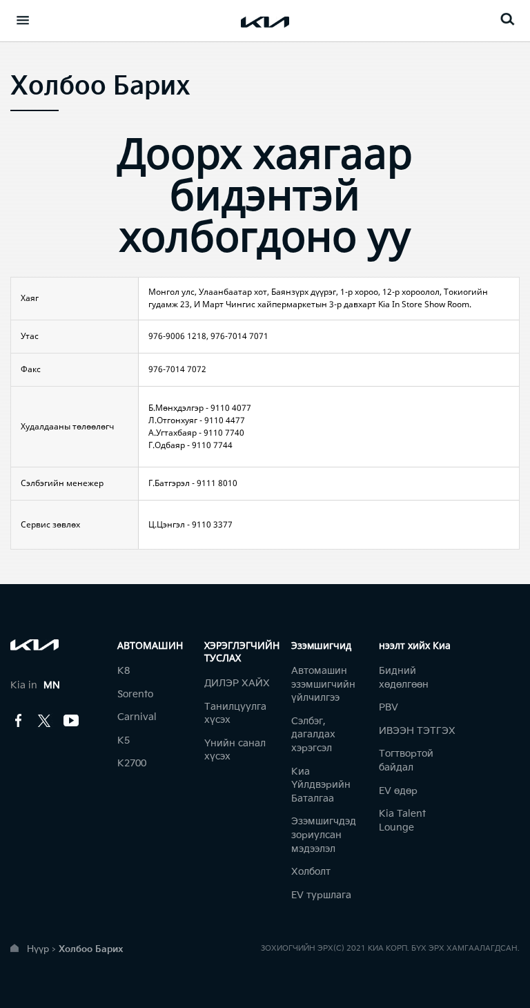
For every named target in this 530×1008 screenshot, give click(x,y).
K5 (123, 740)
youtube (71, 721)
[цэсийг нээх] (23, 20)
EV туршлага (321, 895)
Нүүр (38, 949)
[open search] (507, 19)
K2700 (131, 763)
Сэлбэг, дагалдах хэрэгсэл (313, 734)
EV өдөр (398, 791)
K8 (123, 671)
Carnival (137, 717)
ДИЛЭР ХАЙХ (237, 683)
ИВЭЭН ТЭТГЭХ (417, 731)
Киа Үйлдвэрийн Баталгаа (321, 785)
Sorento (135, 694)
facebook (18, 721)
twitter (45, 721)
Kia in (35, 685)
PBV (388, 707)
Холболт (311, 872)
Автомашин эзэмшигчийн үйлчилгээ (323, 684)
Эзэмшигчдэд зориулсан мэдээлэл (323, 834)
